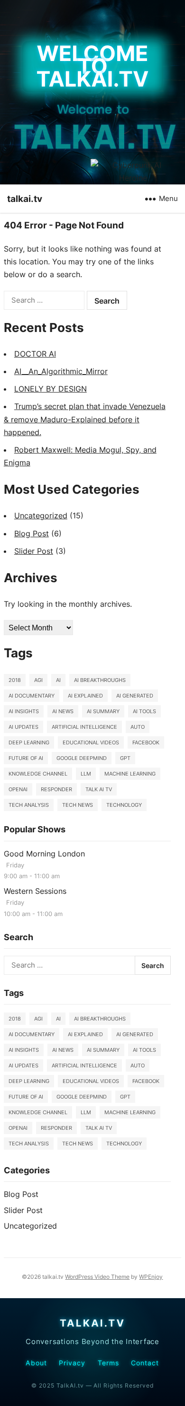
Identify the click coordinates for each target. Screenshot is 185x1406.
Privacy (72, 1363)
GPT (125, 758)
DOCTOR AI (35, 353)
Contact (145, 1363)
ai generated (134, 695)
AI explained (85, 695)
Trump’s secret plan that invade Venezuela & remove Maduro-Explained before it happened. (85, 419)
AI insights (24, 711)
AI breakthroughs (100, 680)
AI (58, 680)
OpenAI (18, 789)
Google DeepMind (81, 758)
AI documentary (32, 695)
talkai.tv (24, 198)
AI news (63, 711)
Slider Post (33, 551)
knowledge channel (38, 773)
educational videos (91, 742)
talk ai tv (98, 789)
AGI (38, 680)
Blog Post (31, 533)
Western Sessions (35, 891)
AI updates (23, 727)
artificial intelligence (84, 727)
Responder (56, 789)
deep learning (29, 742)
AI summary (103, 711)
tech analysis (29, 805)
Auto (137, 727)
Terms (108, 1363)
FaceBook (145, 742)
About (36, 1363)
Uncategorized (40, 515)
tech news (77, 805)
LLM (86, 773)
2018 (15, 680)
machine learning (130, 773)
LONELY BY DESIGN (50, 388)
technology (124, 805)
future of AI (26, 758)
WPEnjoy (151, 1276)
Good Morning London (44, 853)
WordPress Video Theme (97, 1276)
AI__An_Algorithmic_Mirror (61, 371)
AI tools (144, 711)
